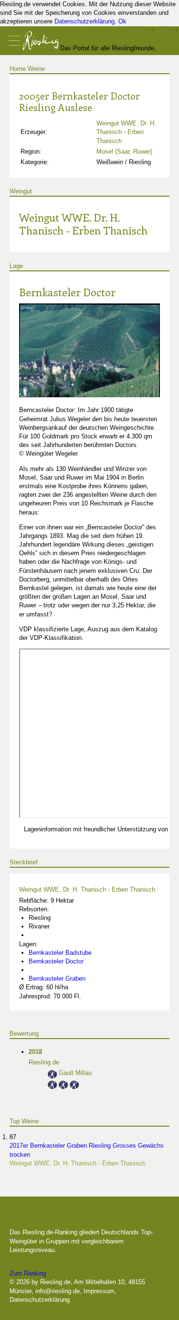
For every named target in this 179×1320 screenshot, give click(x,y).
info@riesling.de (57, 1291)
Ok (122, 21)
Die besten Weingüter (61, 1217)
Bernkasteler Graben (57, 978)
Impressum (99, 1291)
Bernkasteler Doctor (67, 292)
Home (18, 68)
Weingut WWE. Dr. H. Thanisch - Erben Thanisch (126, 132)
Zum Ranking (28, 1273)
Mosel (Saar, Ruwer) (124, 151)
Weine (36, 68)
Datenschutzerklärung (84, 21)
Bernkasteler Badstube (60, 952)
